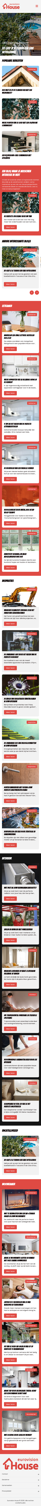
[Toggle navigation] (37, 6)
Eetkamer (32, 69)
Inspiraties (32, 589)
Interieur (33, 102)
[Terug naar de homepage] (11, 6)
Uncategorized (30, 250)
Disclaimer (5, 1480)
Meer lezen (10, 227)
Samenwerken (7, 1485)
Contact (5, 1474)
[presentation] (32, 292)
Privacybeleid (6, 1491)
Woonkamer (31, 1193)
